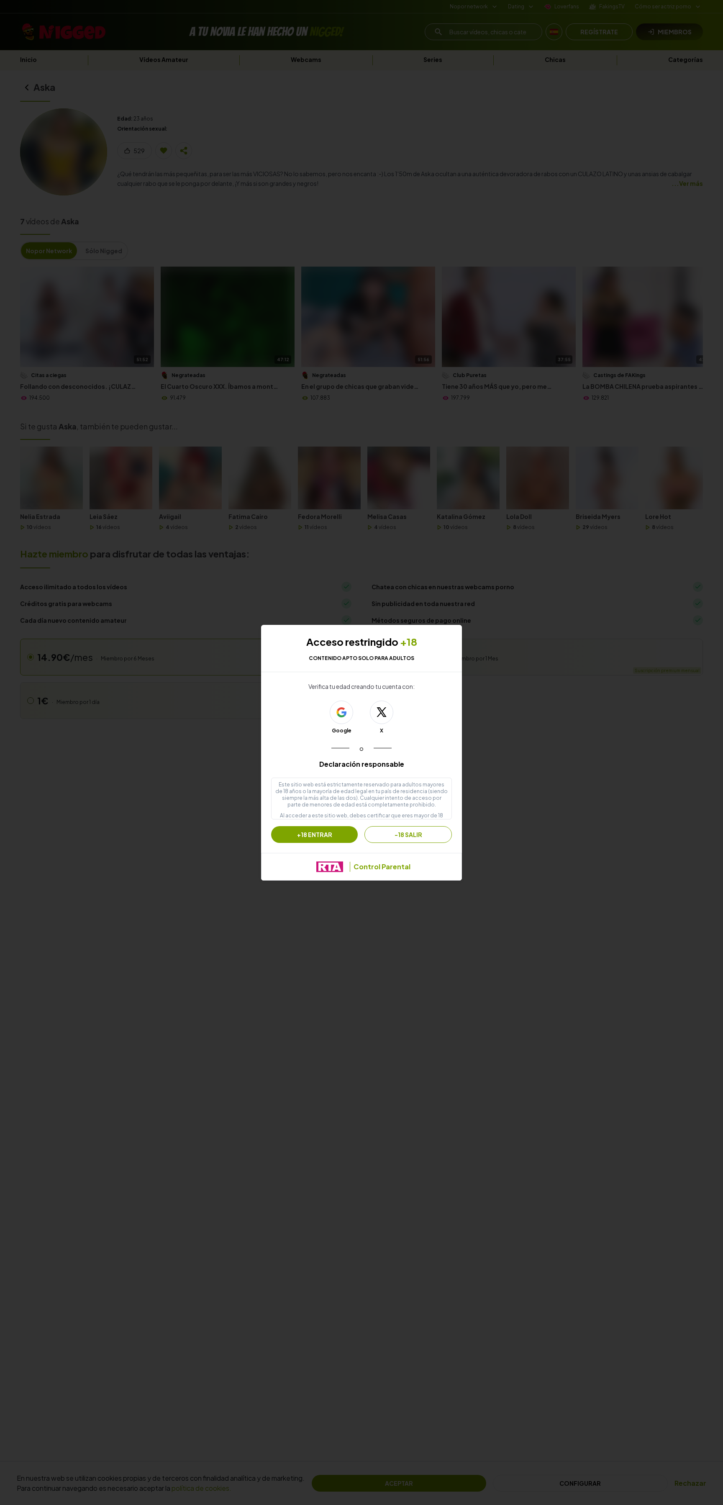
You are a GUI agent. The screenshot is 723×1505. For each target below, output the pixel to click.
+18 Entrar (314, 834)
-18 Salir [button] (408, 834)
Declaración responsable (361, 764)
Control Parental (382, 866)
